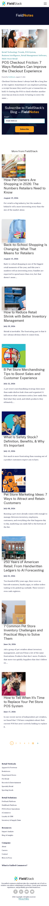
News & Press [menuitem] (7, 858)
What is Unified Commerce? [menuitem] (14, 865)
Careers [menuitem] (4, 850)
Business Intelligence (11, 55)
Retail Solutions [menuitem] (9, 797)
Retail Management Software (33, 55)
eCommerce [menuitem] (6, 813)
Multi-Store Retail (9, 58)
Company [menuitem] (6, 842)
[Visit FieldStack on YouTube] (32, 892)
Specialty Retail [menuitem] (7, 786)
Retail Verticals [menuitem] (9, 763)
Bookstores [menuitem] (6, 771)
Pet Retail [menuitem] (5, 779)
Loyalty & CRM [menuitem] (7, 816)
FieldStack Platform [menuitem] (9, 805)
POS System (30, 52)
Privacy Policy (24, 899)
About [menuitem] (4, 846)
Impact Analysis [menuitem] (8, 831)
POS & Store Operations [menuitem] (11, 809)
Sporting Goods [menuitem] (7, 790)
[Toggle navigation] (45, 3)
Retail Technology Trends (13, 52)
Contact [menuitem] (5, 854)
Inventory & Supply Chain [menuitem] (11, 820)
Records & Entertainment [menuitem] (11, 783)
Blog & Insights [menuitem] (7, 835)
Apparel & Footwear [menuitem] (9, 767)
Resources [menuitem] (6, 827)
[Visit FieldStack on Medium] (26, 892)
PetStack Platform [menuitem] (9, 801)
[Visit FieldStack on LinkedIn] (21, 892)
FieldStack (11, 77)
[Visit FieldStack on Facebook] (15, 892)
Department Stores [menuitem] (9, 775)
